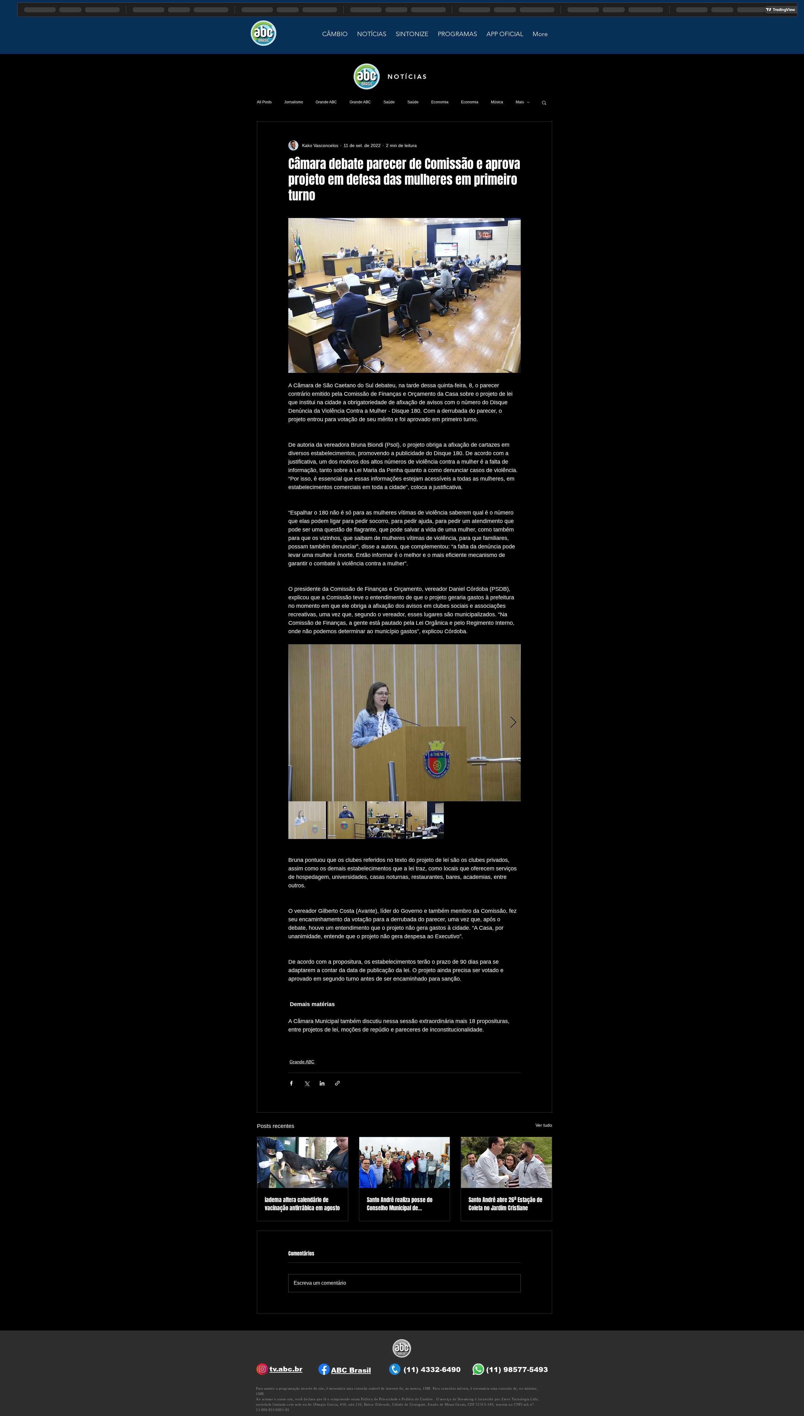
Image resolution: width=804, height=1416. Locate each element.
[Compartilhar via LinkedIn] (322, 1083)
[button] (544, 102)
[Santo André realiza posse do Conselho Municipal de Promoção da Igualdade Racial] (404, 1162)
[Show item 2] (346, 820)
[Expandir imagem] (404, 722)
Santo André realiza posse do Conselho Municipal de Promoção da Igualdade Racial (401, 1204)
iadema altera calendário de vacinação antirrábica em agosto (302, 1204)
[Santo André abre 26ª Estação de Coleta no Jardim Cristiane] (506, 1162)
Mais (520, 102)
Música (497, 102)
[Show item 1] (307, 820)
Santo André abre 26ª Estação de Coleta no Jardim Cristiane (505, 1204)
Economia (439, 102)
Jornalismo (293, 102)
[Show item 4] (425, 820)
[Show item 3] (386, 820)
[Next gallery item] (513, 723)
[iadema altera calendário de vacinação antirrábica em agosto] (302, 1162)
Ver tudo (543, 1125)
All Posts (264, 102)
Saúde (389, 102)
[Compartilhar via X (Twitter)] (307, 1083)
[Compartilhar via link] (337, 1083)
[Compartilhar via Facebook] (291, 1083)
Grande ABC (326, 102)
